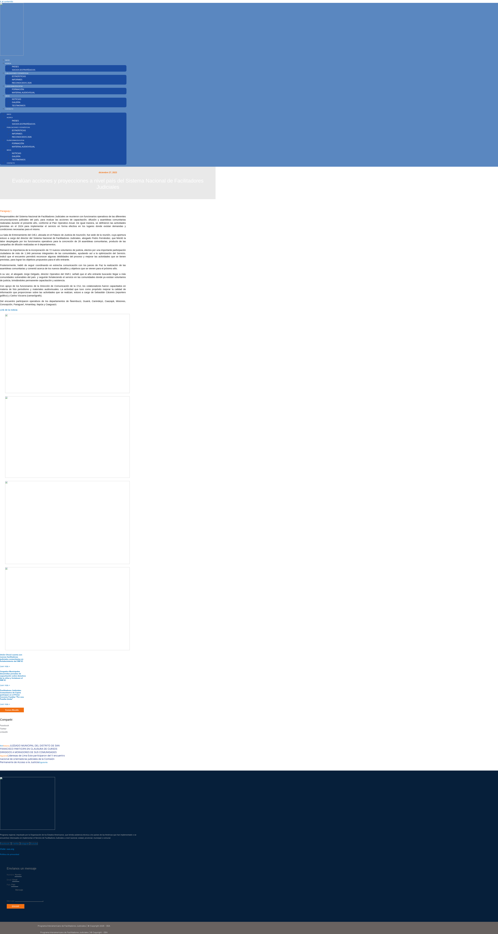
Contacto (9, 109)
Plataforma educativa (14, 86)
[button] (49, 725)
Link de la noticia (8, 310)
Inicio (7, 60)
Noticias (16, 99)
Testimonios (18, 105)
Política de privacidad (9, 854)
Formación (18, 89)
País (9, 884)
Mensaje (11, 901)
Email (9, 879)
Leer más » (5, 666)
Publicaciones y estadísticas (16, 73)
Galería (16, 102)
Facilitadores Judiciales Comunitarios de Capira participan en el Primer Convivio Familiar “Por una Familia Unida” (12, 694)
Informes (17, 79)
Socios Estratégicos (23, 70)
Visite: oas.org (7, 849)
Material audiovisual (23, 92)
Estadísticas (19, 76)
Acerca (8, 63)
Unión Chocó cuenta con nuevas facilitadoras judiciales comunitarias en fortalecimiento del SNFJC (11, 658)
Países (15, 67)
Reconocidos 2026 (22, 83)
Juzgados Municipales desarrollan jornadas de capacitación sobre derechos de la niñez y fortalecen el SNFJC (13, 675)
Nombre (11, 874)
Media (7, 96)
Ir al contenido (6, 1)
